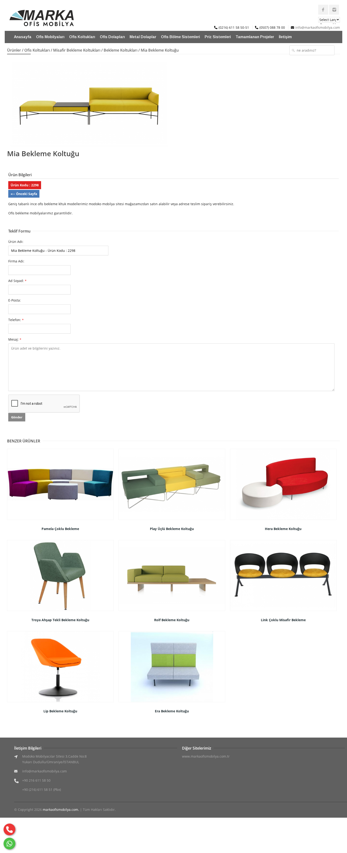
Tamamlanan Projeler (255, 37)
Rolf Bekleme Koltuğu (171, 620)
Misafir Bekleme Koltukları (76, 50)
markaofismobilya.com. (61, 809)
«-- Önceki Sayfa (24, 194)
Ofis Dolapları (112, 37)
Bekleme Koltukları (120, 50)
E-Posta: (14, 300)
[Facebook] (323, 10)
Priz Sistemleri (218, 37)
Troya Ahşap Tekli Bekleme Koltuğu (60, 620)
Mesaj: (14, 339)
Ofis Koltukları (82, 37)
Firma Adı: (16, 261)
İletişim (285, 37)
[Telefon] (9, 829)
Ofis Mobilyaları (50, 37)
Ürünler (14, 50)
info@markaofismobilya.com (317, 27)
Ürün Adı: (15, 241)
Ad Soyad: (17, 280)
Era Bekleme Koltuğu (172, 711)
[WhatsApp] (9, 843)
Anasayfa (22, 37)
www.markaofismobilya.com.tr (206, 756)
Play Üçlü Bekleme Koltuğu (172, 528)
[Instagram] (334, 10)
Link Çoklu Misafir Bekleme (283, 620)
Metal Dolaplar (143, 37)
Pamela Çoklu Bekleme (60, 528)
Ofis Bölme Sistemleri (180, 37)
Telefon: (16, 320)
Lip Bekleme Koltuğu (60, 711)
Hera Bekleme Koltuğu (283, 528)
